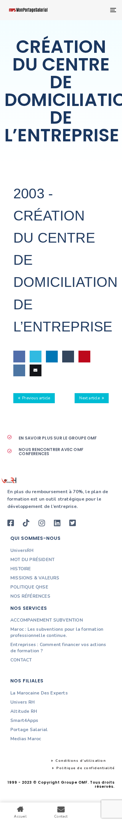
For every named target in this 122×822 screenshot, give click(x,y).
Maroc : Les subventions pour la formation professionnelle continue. (56, 632)
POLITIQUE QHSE (29, 587)
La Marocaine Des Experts (39, 693)
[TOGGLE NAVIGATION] (97, 10)
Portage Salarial (29, 730)
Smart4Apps (24, 720)
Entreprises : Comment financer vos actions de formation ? (58, 648)
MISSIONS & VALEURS (35, 578)
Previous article (36, 398)
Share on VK (18, 387)
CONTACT (21, 660)
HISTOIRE (20, 569)
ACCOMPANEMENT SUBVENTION (46, 620)
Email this (34, 387)
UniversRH (21, 550)
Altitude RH (23, 711)
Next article (89, 398)
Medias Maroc (25, 739)
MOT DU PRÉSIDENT (32, 560)
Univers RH (22, 702)
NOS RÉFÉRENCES (30, 596)
